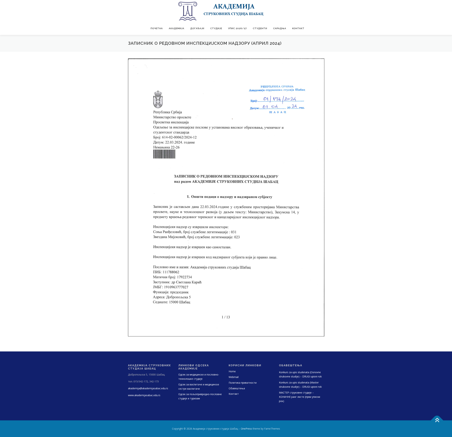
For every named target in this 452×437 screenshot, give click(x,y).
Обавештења (237, 388)
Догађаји (197, 28)
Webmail (234, 377)
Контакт (298, 28)
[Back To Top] (437, 420)
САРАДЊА (279, 28)
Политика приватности (243, 382)
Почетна (157, 28)
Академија (176, 28)
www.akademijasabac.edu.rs (144, 395)
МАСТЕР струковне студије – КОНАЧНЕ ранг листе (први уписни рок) (299, 397)
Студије (216, 28)
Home (232, 371)
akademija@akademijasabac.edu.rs (148, 388)
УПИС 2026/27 (237, 28)
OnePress (246, 428)
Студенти (260, 28)
